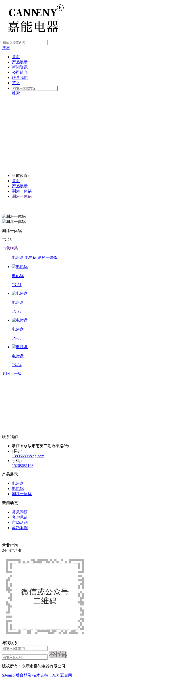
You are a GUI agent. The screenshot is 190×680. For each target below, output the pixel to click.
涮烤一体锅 (22, 191)
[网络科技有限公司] (33, 38)
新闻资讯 (20, 67)
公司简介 (20, 72)
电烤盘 (18, 257)
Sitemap (8, 675)
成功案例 (20, 528)
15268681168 (22, 465)
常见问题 (20, 512)
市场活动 (20, 522)
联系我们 (20, 77)
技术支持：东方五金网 (52, 675)
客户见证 (20, 517)
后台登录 (23, 675)
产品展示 (20, 62)
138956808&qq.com (28, 456)
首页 (16, 57)
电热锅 (31, 257)
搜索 (6, 48)
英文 (16, 83)
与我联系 (10, 248)
